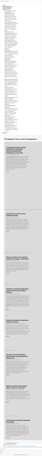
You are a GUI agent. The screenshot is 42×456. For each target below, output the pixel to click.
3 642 (12, 443)
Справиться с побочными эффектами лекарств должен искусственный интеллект (17, 290)
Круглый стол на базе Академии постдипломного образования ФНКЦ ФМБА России (17, 356)
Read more (7, 171)
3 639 (6, 443)
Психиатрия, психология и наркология (12, 323)
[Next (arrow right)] (1, 452)
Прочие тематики (8, 154)
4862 (16, 443)
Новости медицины (9, 359)
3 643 (14, 443)
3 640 (8, 443)
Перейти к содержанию (4, 1)
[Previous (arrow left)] (0, 452)
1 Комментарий (21, 389)
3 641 (10, 443)
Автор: (13, 154)
